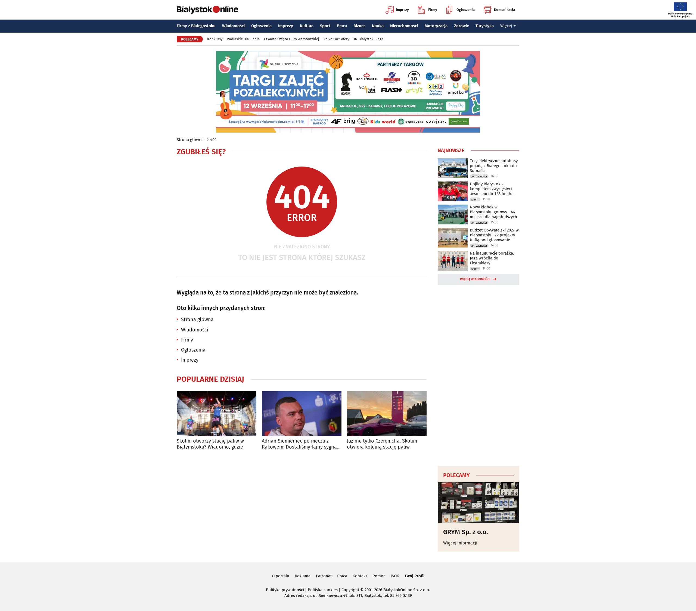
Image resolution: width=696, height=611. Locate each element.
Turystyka (485, 25)
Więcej (506, 25)
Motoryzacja (436, 25)
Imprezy (402, 10)
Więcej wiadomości (475, 279)
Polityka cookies (323, 589)
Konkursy (214, 39)
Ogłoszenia (465, 10)
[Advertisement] (478, 374)
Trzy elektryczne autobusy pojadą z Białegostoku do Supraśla (494, 165)
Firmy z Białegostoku (196, 25)
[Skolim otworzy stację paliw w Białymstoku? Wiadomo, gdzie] (216, 413)
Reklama (302, 576)
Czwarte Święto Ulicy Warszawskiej (291, 39)
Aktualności (479, 176)
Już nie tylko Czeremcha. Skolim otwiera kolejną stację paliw (382, 444)
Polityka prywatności (285, 589)
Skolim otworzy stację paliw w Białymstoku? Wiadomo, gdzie (210, 444)
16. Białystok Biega (368, 39)
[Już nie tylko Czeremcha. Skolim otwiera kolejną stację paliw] (387, 413)
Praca (342, 25)
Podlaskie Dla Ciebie (243, 39)
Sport (325, 25)
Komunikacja (504, 10)
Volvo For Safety (336, 39)
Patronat (324, 576)
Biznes (359, 25)
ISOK (395, 576)
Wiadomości (233, 25)
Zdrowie (461, 25)
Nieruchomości (404, 25)
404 (213, 139)
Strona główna (190, 139)
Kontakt (360, 576)
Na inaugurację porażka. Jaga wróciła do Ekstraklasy (492, 258)
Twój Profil (414, 576)
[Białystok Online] (207, 10)
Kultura (306, 25)
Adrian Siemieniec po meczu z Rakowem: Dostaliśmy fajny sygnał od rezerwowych (300, 444)
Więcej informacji (460, 543)
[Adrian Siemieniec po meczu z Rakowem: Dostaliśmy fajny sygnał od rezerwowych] (301, 413)
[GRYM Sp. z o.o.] (478, 502)
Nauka (378, 25)
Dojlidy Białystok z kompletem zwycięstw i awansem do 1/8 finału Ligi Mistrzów (491, 188)
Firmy (432, 10)
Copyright (350, 589)
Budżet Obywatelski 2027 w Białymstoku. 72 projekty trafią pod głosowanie (494, 235)
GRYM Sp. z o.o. (465, 531)
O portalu (280, 576)
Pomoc (378, 576)
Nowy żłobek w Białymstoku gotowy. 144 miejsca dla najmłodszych (493, 212)
